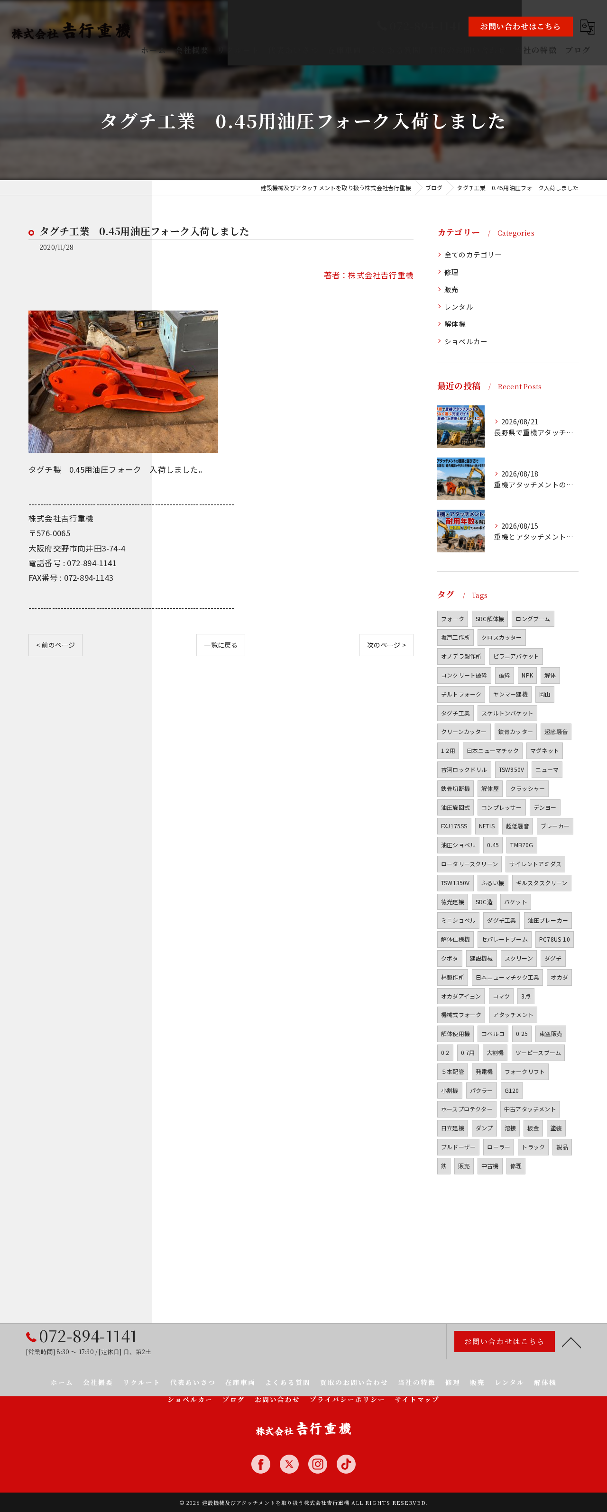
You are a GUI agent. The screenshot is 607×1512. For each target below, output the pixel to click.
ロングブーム (532, 618)
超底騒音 (556, 731)
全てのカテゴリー (473, 254)
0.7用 (468, 1052)
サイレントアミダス (535, 864)
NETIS (487, 826)
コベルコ (493, 1033)
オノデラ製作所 (461, 656)
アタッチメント (513, 1014)
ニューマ (547, 769)
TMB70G (521, 845)
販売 (451, 289)
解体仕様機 (455, 939)
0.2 (445, 1052)
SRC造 (484, 902)
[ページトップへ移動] (571, 1341)
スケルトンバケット (507, 713)
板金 (533, 1128)
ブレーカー (555, 826)
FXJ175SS (454, 826)
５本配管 (452, 1071)
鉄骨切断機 (455, 788)
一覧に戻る (221, 645)
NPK (527, 675)
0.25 (522, 1033)
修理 (451, 272)
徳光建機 (452, 902)
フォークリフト (525, 1071)
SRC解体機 (490, 618)
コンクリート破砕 (464, 675)
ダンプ (484, 1128)
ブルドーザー (458, 1147)
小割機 (450, 1090)
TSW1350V (455, 883)
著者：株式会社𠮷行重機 (369, 275)
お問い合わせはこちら (520, 26)
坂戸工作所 (455, 637)
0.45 (493, 845)
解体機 (455, 324)
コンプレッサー (501, 807)
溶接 (510, 1128)
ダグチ (553, 958)
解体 (550, 675)
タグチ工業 (455, 713)
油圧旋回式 (455, 807)
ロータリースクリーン (469, 864)
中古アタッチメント (530, 1109)
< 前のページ (55, 645)
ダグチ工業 (501, 920)
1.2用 (448, 750)
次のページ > (386, 645)
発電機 (484, 1071)
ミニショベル (458, 920)
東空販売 (550, 1033)
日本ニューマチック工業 (507, 977)
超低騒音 (517, 826)
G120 (512, 1090)
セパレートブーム (504, 939)
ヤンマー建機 (510, 694)
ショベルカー (465, 341)
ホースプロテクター (467, 1109)
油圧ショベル (458, 845)
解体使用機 (455, 1033)
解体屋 (490, 788)
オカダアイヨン (461, 996)
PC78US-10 (554, 939)
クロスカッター (501, 637)
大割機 (495, 1052)
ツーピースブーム (538, 1052)
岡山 (545, 694)
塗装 (556, 1128)
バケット (515, 902)
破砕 (504, 675)
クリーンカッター (464, 731)
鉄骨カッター (515, 731)
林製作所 (452, 977)
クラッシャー (527, 788)
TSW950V (511, 769)
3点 (525, 996)
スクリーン (519, 958)
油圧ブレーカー (548, 920)
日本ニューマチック (493, 750)
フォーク (452, 618)
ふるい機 (493, 883)
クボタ (450, 958)
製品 (562, 1147)
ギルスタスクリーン (542, 883)
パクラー (481, 1090)
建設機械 (481, 958)
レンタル (458, 307)
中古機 (490, 1166)
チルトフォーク (461, 694)
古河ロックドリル (464, 769)
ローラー (498, 1147)
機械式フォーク (461, 1014)
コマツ (501, 996)
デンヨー (545, 807)
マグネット (544, 750)
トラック (533, 1147)
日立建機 (452, 1128)
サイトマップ (417, 1399)
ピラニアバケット (516, 656)
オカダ (559, 977)
